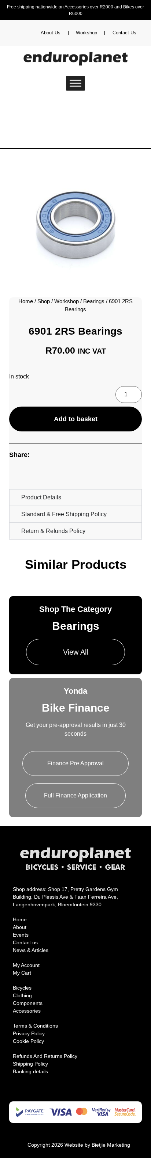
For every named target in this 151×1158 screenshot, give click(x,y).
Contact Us (124, 32)
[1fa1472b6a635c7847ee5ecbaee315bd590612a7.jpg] (75, 224)
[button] (17, 473)
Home (25, 301)
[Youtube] (86, 1094)
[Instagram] (75, 1094)
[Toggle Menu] (75, 83)
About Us (50, 32)
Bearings (93, 301)
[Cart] (35, 106)
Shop (43, 301)
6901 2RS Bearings (75, 331)
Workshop (86, 32)
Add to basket (75, 419)
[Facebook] (64, 1094)
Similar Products (75, 564)
